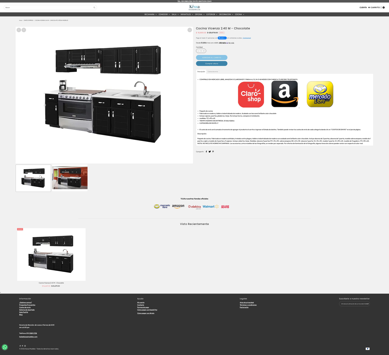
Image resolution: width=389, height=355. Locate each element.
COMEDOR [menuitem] (163, 14)
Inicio (20, 20)
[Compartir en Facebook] (206, 151)
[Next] (24, 30)
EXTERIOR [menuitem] (210, 14)
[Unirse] (367, 303)
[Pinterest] (22, 346)
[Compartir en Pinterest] (213, 151)
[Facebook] (20, 346)
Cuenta (363, 7)
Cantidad (199, 47)
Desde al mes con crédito (215, 43)
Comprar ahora (211, 63)
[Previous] (19, 30)
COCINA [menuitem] (238, 14)
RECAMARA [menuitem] (149, 14)
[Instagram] (25, 346)
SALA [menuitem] (174, 14)
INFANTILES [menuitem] (186, 14)
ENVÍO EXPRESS (28, 20)
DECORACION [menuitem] (225, 14)
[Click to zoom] (190, 30)
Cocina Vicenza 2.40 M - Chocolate (51, 283)
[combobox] (50, 7)
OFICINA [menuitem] (198, 14)
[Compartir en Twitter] (209, 151)
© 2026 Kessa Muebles (27, 349)
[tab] (201, 71)
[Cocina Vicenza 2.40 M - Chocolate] (51, 254)
